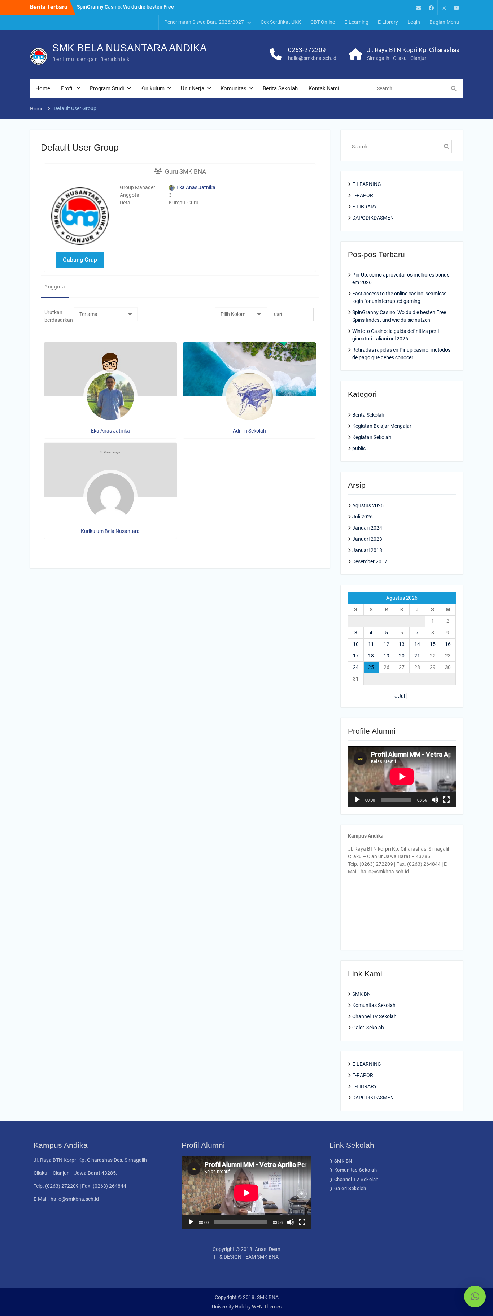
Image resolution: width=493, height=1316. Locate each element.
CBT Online (322, 22)
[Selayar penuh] (446, 799)
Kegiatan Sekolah (371, 437)
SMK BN (361, 994)
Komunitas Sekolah (374, 1005)
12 (386, 644)
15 (433, 644)
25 (371, 667)
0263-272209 (307, 49)
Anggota (54, 287)
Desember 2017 (369, 561)
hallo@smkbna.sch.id (312, 58)
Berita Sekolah (280, 88)
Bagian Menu (444, 22)
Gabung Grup (80, 259)
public (359, 448)
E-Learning (356, 22)
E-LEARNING (366, 184)
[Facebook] (431, 7)
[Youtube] (456, 7)
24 (356, 667)
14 (417, 644)
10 (356, 644)
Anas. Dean (267, 1249)
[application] (402, 776)
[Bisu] (435, 799)
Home (42, 88)
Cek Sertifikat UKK (281, 22)
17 (356, 656)
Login (413, 22)
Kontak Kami (324, 88)
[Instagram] (444, 7)
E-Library (388, 22)
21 (417, 656)
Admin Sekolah (249, 431)
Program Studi (107, 88)
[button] (475, 1296)
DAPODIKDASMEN (373, 218)
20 (402, 656)
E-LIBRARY (364, 206)
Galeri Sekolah (368, 1027)
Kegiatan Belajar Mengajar (381, 426)
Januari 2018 (367, 550)
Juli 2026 (362, 517)
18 (371, 656)
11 (371, 644)
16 (448, 644)
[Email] (418, 7)
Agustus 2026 (368, 505)
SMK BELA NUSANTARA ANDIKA (129, 47)
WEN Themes (267, 1307)
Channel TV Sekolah (374, 1016)
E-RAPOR (362, 195)
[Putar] (357, 799)
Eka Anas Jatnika (195, 187)
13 (402, 644)
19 (386, 656)
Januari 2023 (367, 539)
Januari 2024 (367, 528)
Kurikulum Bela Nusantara (110, 531)
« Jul (399, 696)
